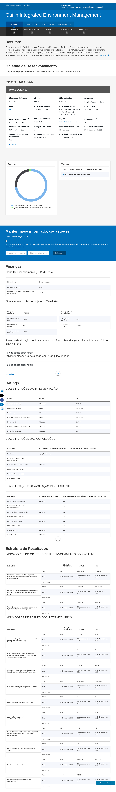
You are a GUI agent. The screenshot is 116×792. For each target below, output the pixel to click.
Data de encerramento (93, 127)
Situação (37, 98)
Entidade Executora (42, 119)
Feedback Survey (105, 783)
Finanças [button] (49, 29)
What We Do (10, 5)
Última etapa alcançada (44, 134)
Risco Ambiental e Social (69, 127)
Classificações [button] (66, 29)
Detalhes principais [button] (32, 29)
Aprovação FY (90, 119)
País (11, 106)
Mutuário (88, 98)
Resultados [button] (83, 29)
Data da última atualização (70, 134)
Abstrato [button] (14, 29)
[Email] (2, 391)
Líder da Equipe (65, 98)
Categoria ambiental (42, 127)
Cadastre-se (60, 253)
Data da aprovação (67, 106)
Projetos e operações (23, 5)
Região (62, 119)
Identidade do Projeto (18, 98)
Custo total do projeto (19, 119)
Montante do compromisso (20, 127)
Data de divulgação (42, 106)
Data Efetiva (89, 106)
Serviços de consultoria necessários (18, 135)
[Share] (2, 400)
